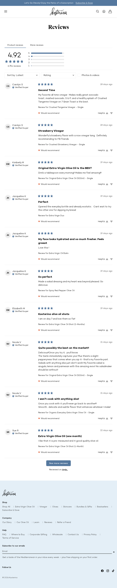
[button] (6, 11)
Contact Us (73, 534)
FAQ (4, 534)
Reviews (48, 522)
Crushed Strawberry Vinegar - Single (67, 144)
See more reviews (58, 463)
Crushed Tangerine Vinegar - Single (66, 107)
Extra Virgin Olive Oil (25, 506)
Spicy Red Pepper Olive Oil (61, 290)
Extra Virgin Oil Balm (58, 253)
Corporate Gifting (38, 534)
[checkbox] (95, 75)
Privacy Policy (90, 534)
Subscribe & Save (84, 3)
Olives (55, 506)
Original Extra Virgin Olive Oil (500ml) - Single (71, 178)
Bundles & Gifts (84, 506)
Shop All (6, 506)
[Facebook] (102, 570)
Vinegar (43, 506)
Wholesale (57, 534)
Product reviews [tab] (15, 45)
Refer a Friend (64, 522)
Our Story (7, 522)
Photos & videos (90, 75)
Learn (36, 522)
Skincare (67, 506)
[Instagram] (107, 570)
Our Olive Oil (23, 522)
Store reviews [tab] (36, 45)
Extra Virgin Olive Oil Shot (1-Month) (66, 446)
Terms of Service (10, 538)
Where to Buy (18, 534)
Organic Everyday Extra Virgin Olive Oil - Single (71, 412)
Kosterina (13, 578)
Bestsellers (102, 506)
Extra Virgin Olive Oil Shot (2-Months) (67, 324)
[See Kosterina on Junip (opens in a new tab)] (65, 469)
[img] (20, 87)
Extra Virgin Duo (56, 215)
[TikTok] (113, 570)
